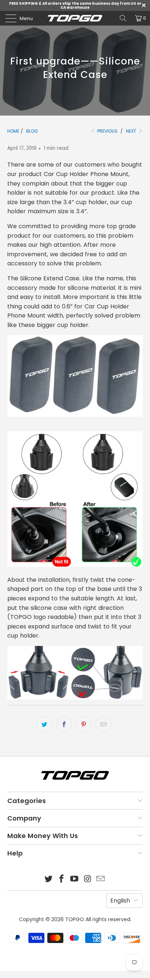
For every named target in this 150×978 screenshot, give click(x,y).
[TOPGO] (75, 18)
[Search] (123, 18)
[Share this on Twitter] (44, 724)
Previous (107, 131)
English (120, 900)
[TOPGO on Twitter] (48, 879)
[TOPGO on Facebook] (61, 879)
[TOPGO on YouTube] (74, 879)
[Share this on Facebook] (64, 724)
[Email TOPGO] (100, 879)
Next (132, 131)
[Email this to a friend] (103, 724)
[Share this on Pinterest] (84, 724)
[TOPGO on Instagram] (87, 879)
